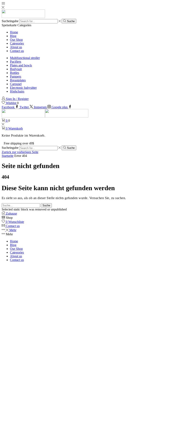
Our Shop (16, 39)
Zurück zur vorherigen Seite (20, 152)
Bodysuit (16, 69)
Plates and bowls (21, 65)
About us (16, 47)
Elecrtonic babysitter (23, 87)
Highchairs (17, 91)
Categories (17, 43)
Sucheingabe (10, 21)
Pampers (15, 76)
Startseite (7, 155)
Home (14, 32)
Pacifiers (15, 61)
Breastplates (18, 80)
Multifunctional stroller (25, 58)
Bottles (14, 73)
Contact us (17, 51)
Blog (13, 36)
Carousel (16, 84)
